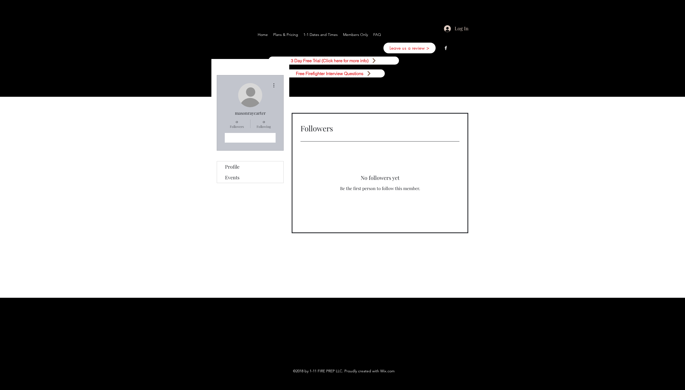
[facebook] (445, 48)
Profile (232, 167)
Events (232, 177)
